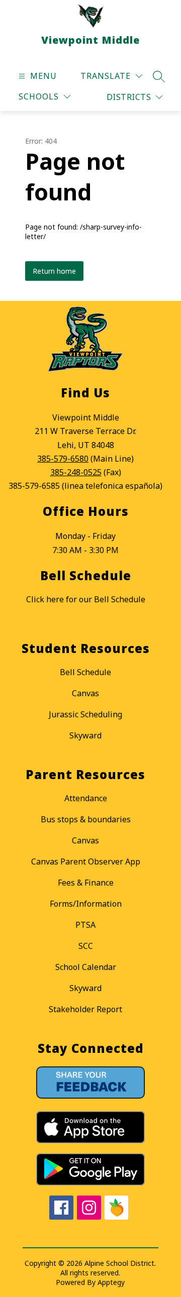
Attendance (85, 798)
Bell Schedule (85, 672)
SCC (85, 945)
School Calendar (85, 966)
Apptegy (111, 1282)
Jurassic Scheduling (85, 714)
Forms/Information (86, 903)
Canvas (85, 693)
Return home (54, 271)
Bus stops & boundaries (86, 819)
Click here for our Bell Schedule (85, 599)
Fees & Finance (86, 882)
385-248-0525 (76, 472)
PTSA (85, 924)
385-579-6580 (62, 458)
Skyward (85, 735)
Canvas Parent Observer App (85, 861)
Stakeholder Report (85, 1009)
